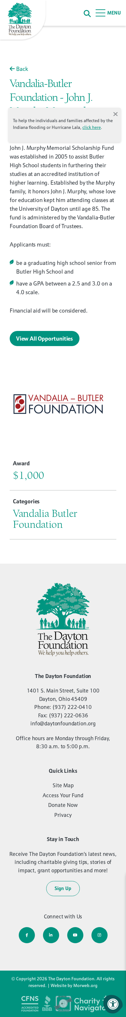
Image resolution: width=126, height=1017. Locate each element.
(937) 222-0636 (68, 715)
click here (91, 127)
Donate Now (63, 805)
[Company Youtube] (75, 935)
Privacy (63, 814)
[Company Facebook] (27, 935)
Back (21, 69)
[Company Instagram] (99, 935)
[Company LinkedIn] (51, 935)
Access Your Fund (63, 795)
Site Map (63, 785)
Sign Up (63, 888)
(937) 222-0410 (72, 707)
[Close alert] (115, 113)
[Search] (87, 13)
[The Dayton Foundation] (23, 20)
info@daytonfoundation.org (63, 723)
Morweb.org (85, 985)
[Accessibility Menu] (113, 1004)
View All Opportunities (44, 338)
